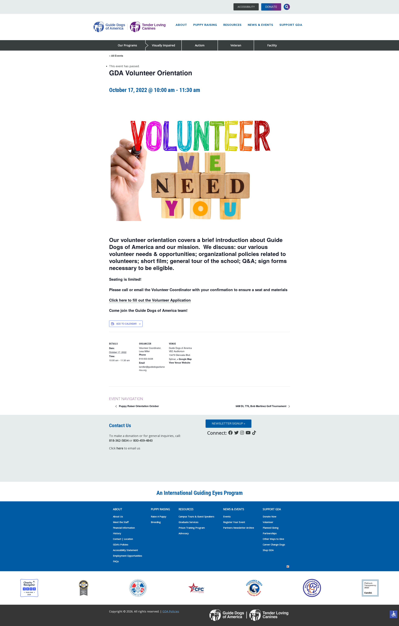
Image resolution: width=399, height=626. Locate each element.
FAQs (116, 561)
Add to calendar (126, 323)
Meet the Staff (121, 522)
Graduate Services (188, 522)
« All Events (116, 55)
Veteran (236, 45)
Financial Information (124, 527)
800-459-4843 (143, 440)
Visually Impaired (163, 45)
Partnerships (270, 533)
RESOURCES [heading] (186, 509)
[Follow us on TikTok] (254, 433)
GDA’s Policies (120, 544)
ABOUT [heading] (117, 509)
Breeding (156, 522)
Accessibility (246, 6)
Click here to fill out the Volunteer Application (150, 300)
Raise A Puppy (158, 516)
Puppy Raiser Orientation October (138, 406)
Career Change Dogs (274, 544)
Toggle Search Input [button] (287, 7)
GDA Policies (170, 611)
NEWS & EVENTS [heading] (233, 509)
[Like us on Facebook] (230, 433)
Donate (271, 7)
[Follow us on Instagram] (242, 433)
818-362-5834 (118, 440)
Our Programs (127, 45)
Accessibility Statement (125, 550)
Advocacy (184, 533)
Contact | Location (123, 538)
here (119, 448)
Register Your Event (234, 522)
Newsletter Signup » (228, 423)
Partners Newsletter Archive (238, 527)
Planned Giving (271, 527)
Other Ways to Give (273, 538)
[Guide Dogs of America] (130, 27)
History (117, 533)
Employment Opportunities (127, 555)
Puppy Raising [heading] (160, 509)
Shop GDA (268, 550)
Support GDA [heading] (272, 509)
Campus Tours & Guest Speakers (196, 516)
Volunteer (268, 522)
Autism (199, 45)
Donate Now (269, 516)
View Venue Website (179, 362)
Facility (272, 45)
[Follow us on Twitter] (236, 433)
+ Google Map (184, 359)
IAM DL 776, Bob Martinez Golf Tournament (261, 406)
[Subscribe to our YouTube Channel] (248, 433)
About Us (118, 516)
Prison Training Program (192, 527)
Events (227, 516)
